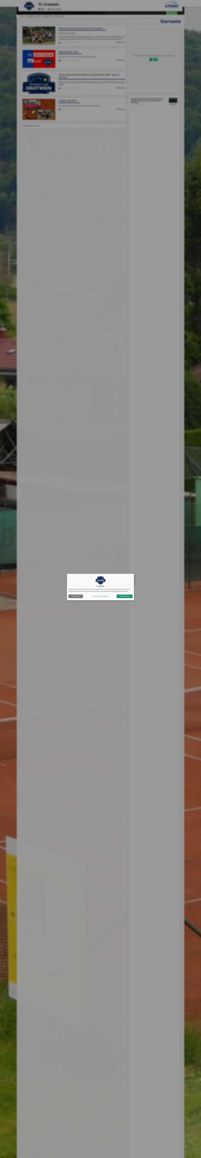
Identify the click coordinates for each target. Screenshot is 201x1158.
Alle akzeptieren (125, 596)
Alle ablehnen (75, 596)
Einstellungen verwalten (100, 596)
